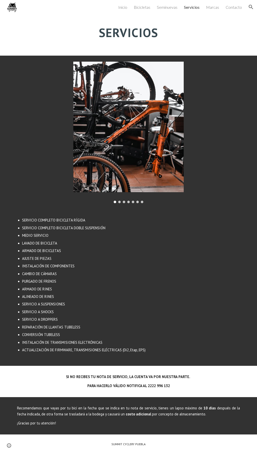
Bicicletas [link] (142, 7)
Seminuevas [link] (167, 7)
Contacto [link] (234, 7)
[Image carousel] (128, 132)
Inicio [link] (122, 7)
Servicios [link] (192, 7)
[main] (128, 31)
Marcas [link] (212, 7)
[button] (251, 7)
